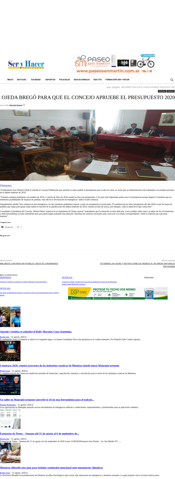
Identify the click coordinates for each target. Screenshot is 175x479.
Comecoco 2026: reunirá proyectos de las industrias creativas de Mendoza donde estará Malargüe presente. (60, 365)
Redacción (4, 337)
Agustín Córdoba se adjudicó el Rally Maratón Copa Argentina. (36, 331)
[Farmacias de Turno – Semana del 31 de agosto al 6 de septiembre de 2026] (10, 428)
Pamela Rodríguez (8, 405)
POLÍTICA (170, 91)
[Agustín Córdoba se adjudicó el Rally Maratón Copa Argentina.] (10, 326)
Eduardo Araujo (15, 105)
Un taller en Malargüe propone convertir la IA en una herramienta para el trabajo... (47, 399)
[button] (171, 79)
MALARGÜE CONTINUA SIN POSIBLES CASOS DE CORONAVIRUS (29, 263)
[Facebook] (169, 48)
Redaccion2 (5, 371)
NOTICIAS (116, 87)
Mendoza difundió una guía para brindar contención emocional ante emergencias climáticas (51, 467)
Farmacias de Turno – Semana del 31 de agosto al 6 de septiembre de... (39, 433)
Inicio (109, 87)
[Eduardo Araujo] (24, 105)
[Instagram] (173, 48)
